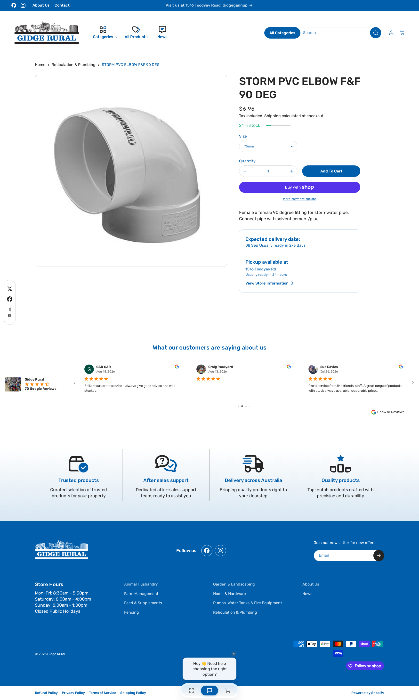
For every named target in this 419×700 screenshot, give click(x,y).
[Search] (375, 32)
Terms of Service (102, 693)
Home (40, 64)
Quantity (247, 161)
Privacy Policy (73, 693)
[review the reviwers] (177, 367)
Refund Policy (46, 693)
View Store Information (267, 283)
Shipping (272, 116)
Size (243, 136)
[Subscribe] (378, 555)
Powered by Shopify (367, 693)
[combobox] (338, 32)
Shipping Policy (133, 693)
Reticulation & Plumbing (74, 64)
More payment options (299, 199)
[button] (104, 32)
